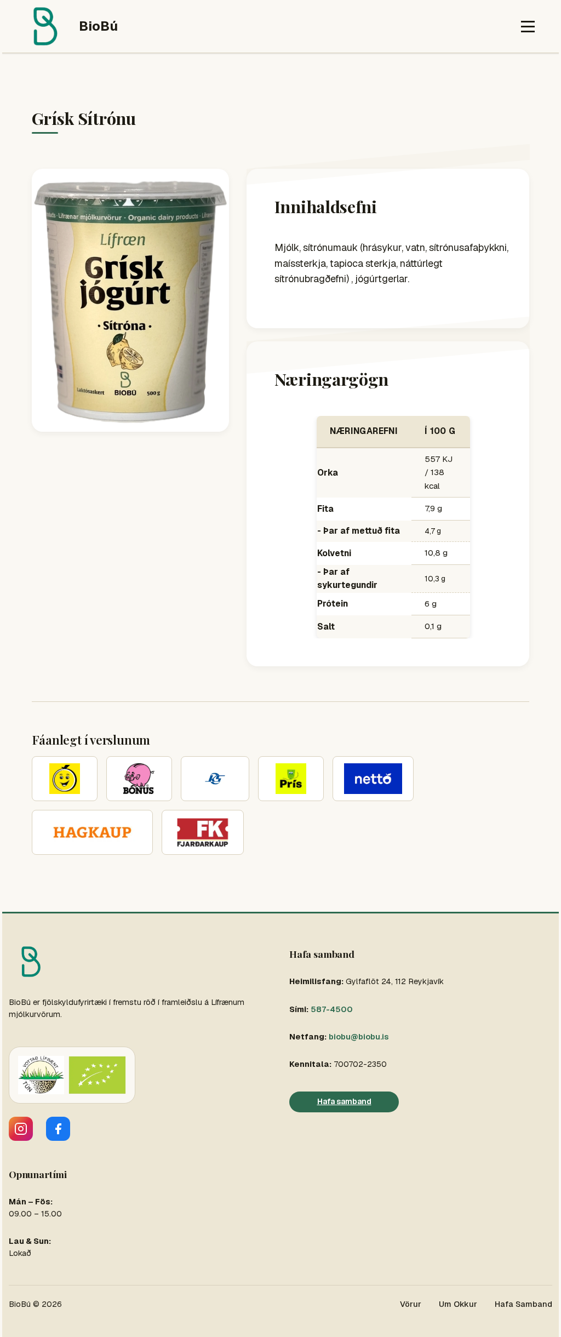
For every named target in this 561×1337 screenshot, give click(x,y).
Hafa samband (344, 1101)
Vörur (410, 1304)
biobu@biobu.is (358, 1037)
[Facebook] (58, 1129)
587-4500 (332, 1009)
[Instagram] (21, 1129)
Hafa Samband (523, 1304)
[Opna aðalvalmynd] (527, 26)
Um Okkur (458, 1304)
